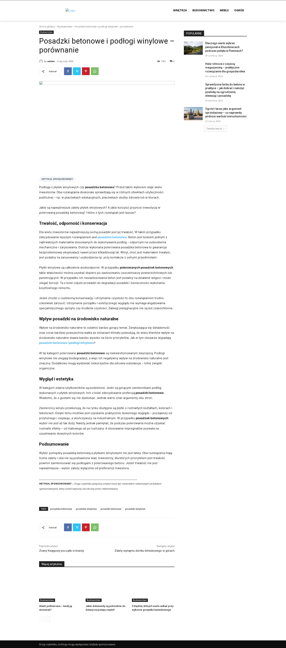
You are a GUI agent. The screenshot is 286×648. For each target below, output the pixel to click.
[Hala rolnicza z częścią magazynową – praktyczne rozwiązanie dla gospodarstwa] (193, 68)
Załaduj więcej (214, 128)
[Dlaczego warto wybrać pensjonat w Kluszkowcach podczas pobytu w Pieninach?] (193, 48)
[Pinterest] (86, 71)
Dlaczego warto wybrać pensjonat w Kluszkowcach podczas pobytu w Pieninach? (224, 47)
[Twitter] (77, 71)
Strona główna (47, 26)
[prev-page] (41, 619)
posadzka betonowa (61, 508)
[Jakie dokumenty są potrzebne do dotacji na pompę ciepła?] (107, 587)
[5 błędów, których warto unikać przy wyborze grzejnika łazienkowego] (153, 587)
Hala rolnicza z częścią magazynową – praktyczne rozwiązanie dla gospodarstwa (225, 67)
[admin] (41, 61)
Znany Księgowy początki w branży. (61, 550)
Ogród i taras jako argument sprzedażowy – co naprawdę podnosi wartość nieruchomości (226, 112)
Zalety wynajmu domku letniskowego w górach (145, 550)
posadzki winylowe (135, 508)
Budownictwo (64, 26)
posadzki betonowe (111, 508)
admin (51, 61)
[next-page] (47, 619)
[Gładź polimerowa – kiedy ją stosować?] (60, 587)
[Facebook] (68, 71)
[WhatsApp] (95, 71)
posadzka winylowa (86, 508)
